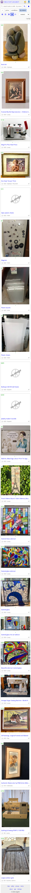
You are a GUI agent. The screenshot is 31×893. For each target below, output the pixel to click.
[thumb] (5, 14)
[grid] (9, 14)
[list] (2, 14)
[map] (15, 14)
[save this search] (28, 6)
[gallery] (12, 14)
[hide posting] (29, 67)
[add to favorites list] (2, 67)
